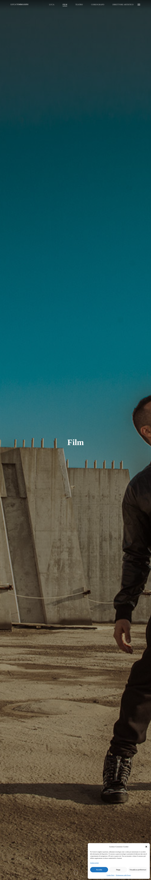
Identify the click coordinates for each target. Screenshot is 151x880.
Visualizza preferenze (138, 870)
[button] (146, 846)
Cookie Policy (111, 875)
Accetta (99, 870)
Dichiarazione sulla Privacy (123, 875)
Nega (118, 870)
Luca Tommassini (19, 4)
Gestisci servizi (94, 863)
